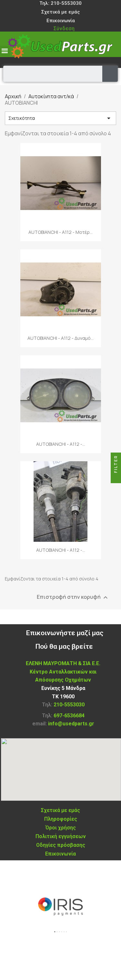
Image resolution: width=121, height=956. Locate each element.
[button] (54, 931)
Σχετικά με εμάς (60, 12)
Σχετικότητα (60, 118)
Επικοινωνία (60, 21)
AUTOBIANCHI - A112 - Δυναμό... (60, 338)
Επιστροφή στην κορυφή (73, 597)
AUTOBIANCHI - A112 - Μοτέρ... (60, 232)
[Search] (110, 74)
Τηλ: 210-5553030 (60, 3)
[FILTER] (116, 478)
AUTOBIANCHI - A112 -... (60, 444)
